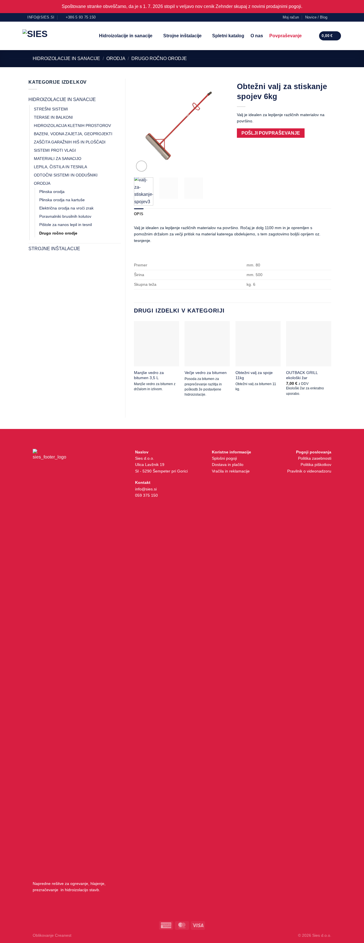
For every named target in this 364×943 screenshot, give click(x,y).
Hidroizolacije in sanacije (125, 35)
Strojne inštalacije (182, 35)
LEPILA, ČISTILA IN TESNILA (60, 167)
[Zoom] (141, 166)
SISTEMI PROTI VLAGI (55, 150)
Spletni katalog (228, 35)
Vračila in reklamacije (231, 471)
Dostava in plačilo (227, 464)
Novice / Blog (316, 17)
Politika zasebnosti (314, 458)
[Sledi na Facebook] (333, 17)
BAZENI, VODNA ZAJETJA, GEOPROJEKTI (73, 134)
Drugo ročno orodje (159, 58)
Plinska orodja (52, 191)
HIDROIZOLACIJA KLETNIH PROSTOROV (72, 125)
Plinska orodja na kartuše (62, 200)
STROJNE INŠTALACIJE (54, 248)
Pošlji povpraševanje (270, 133)
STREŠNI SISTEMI (51, 109)
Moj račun (291, 17)
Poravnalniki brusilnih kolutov (65, 216)
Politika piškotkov (316, 464)
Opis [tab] (138, 214)
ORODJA (115, 58)
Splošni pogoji (224, 458)
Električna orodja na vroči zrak (66, 208)
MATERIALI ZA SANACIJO (57, 158)
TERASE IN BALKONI (53, 117)
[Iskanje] (310, 35)
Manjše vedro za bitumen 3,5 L (149, 375)
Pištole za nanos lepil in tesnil (65, 224)
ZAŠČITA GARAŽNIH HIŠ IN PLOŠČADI (70, 142)
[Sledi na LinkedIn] (338, 17)
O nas (257, 35)
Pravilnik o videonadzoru (309, 471)
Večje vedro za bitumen (206, 372)
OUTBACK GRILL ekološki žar (302, 375)
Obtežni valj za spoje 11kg (254, 375)
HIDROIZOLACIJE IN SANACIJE (66, 58)
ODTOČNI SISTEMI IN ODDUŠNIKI (66, 175)
